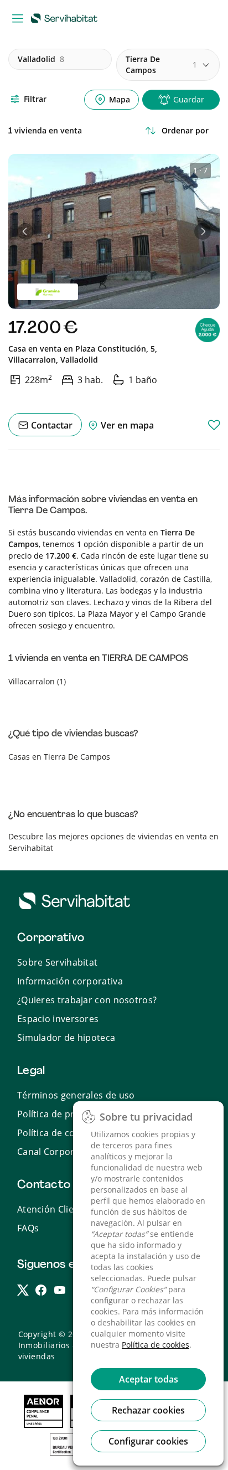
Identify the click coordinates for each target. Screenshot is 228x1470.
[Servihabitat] (66, 18)
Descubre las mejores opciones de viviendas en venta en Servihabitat (113, 842)
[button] (25, 231)
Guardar (188, 99)
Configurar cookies (148, 1441)
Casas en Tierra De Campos (59, 756)
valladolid (41, 59)
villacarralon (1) (37, 681)
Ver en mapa (126, 425)
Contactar (50, 425)
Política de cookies (155, 1344)
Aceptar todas (148, 1379)
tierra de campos (161, 64)
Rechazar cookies (148, 1410)
